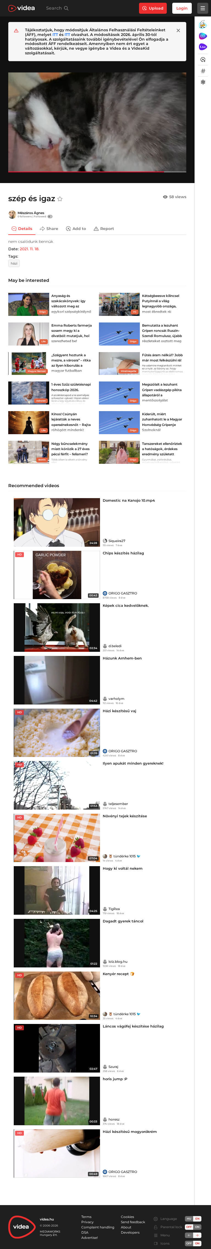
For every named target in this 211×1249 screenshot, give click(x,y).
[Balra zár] (189, 1235)
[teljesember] (105, 804)
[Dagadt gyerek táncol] (57, 943)
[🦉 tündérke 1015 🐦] (105, 856)
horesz (114, 1119)
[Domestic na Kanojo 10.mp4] (57, 522)
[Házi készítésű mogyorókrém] (57, 1153)
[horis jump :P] (57, 1101)
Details (25, 228)
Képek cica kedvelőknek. (126, 605)
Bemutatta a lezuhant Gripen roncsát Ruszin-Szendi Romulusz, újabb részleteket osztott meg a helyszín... (162, 336)
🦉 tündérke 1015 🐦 (125, 856)
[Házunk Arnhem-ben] (57, 680)
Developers (130, 1232)
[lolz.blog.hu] (105, 961)
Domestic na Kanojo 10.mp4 (129, 500)
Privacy (87, 1222)
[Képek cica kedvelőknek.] (57, 627)
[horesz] (105, 1119)
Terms (86, 1217)
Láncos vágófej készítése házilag (133, 1026)
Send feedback (133, 1222)
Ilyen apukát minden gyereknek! (133, 763)
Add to (79, 228)
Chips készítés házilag (123, 553)
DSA (84, 1232)
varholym (116, 699)
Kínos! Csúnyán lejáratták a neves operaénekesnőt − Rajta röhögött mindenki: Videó (71, 424)
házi (14, 263)
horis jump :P (115, 1079)
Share (52, 228)
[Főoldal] (21, 8)
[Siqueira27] (105, 541)
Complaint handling (97, 1227)
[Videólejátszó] (97, 122)
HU (189, 1218)
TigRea (114, 909)
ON (197, 1227)
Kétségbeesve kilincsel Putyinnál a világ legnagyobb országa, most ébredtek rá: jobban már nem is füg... (162, 306)
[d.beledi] (105, 646)
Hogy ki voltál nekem (123, 868)
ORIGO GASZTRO (123, 593)
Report (107, 228)
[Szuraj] (105, 1067)
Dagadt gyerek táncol (123, 921)
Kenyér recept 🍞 (118, 974)
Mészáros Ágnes (31, 213)
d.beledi (115, 646)
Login (182, 8)
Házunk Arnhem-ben (122, 658)
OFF (189, 1243)
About (126, 1227)
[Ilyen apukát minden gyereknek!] (57, 785)
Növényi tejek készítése (125, 816)
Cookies (127, 1217)
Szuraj (113, 1067)
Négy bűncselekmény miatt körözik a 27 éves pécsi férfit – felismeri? (70, 449)
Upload (156, 8)
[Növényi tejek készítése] (57, 838)
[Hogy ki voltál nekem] (57, 890)
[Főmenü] (202, 8)
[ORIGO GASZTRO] (105, 593)
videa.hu (47, 1219)
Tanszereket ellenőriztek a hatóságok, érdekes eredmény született (162, 449)
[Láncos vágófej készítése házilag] (57, 1048)
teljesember (118, 804)
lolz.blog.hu (118, 961)
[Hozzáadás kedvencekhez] (59, 199)
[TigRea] (105, 909)
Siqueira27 (117, 541)
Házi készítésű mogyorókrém (130, 1131)
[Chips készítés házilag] (57, 575)
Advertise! (89, 1238)
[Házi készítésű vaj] (57, 733)
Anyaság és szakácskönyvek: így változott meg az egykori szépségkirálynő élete (71, 306)
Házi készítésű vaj (119, 711)
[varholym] (105, 699)
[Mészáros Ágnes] (12, 214)
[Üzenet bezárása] (178, 30)
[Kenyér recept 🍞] (57, 996)
